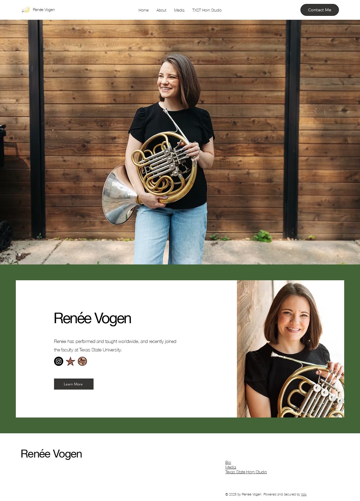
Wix (304, 494)
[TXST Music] (70, 361)
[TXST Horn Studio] (82, 361)
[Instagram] (58, 361)
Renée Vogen (44, 9)
